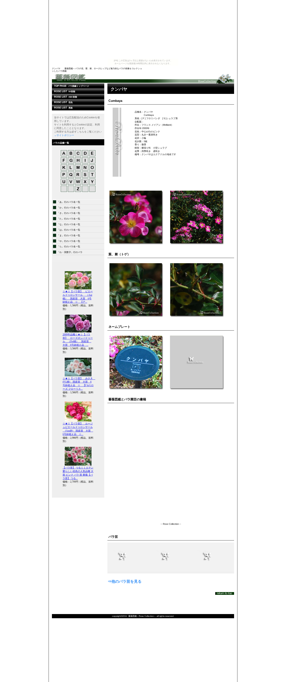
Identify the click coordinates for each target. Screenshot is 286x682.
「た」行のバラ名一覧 (68, 218)
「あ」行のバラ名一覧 (68, 202)
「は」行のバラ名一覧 (68, 230)
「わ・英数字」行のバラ (69, 252)
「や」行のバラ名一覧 (68, 241)
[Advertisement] (143, 29)
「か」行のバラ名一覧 (68, 207)
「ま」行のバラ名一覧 (68, 235)
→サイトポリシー (64, 135)
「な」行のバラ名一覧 (68, 224)
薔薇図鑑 (143, 78)
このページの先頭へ (224, 593)
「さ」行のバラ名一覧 (68, 213)
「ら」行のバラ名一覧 (68, 246)
